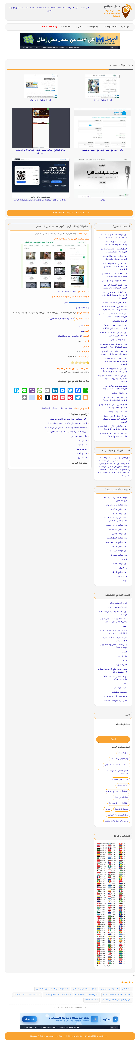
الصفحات (69, 408)
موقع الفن (82, 441)
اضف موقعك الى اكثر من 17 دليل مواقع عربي (52, 989)
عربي (82, 331)
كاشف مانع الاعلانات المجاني (115, 303)
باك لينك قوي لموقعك (117, 412)
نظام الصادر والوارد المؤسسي (114, 281)
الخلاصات (66, 27)
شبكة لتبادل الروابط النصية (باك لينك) (117, 995)
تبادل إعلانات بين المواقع (118, 815)
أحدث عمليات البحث (121, 747)
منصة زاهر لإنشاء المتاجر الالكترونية (27, 995)
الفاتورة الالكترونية (119, 321)
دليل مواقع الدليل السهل (116, 538)
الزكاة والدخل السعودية (119, 803)
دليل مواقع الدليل (119, 547)
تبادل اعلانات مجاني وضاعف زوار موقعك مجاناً (67, 423)
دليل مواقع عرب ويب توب (116, 505)
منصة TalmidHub (91, 1000)
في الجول (123, 568)
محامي (107, 809)
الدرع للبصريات (121, 665)
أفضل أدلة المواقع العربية (117, 792)
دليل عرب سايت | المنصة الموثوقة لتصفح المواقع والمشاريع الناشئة (112, 379)
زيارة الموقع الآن (82, 308)
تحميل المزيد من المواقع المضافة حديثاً (70, 213)
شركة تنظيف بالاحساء (117, 608)
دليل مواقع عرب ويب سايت (115, 542)
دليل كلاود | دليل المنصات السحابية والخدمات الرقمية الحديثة (116, 362)
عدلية (125, 661)
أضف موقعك (110, 27)
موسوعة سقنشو (119, 692)
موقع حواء (82, 445)
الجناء (124, 652)
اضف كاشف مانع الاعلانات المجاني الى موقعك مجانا (65, 428)
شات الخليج (126, 989)
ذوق (125, 684)
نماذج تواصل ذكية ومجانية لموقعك (118, 772)
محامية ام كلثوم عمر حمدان (115, 697)
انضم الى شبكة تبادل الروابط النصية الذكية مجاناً (70, 1007)
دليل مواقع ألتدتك (119, 572)
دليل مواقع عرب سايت (117, 551)
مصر (81, 326)
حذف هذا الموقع (80, 463)
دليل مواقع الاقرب (119, 514)
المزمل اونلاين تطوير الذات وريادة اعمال (116, 1000)
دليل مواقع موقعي (79, 436)
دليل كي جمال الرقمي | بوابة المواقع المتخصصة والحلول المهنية (115, 419)
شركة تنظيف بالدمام (118, 603)
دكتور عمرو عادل (120, 688)
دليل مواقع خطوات (119, 555)
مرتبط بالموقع (57, 408)
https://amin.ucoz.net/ (67, 292)
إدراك (125, 581)
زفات (125, 626)
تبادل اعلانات (123, 753)
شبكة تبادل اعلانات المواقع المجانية (58, 995)
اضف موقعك (123, 786)
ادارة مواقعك (93, 27)
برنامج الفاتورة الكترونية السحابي (84, 989)
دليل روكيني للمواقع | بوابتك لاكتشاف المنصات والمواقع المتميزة (115, 266)
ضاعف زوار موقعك (120, 780)
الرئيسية (125, 27)
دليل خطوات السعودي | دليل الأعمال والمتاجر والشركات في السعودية (114, 295)
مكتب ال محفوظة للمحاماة (115, 701)
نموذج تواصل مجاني (118, 340)
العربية (124, 560)
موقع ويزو (82, 458)
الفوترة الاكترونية (122, 809)
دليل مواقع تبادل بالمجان (116, 525)
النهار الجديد (122, 577)
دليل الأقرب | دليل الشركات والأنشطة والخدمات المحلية (70, 1036)
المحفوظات (45, 408)
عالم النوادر (122, 657)
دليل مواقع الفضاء (119, 564)
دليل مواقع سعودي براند (116, 530)
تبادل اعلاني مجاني (119, 393)
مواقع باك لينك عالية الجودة (117, 821)
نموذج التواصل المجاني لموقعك (87, 995)
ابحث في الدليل (123, 724)
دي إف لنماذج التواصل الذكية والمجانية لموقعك (66, 432)
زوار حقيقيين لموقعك (119, 759)
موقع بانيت (82, 453)
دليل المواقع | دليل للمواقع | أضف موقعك (68, 419)
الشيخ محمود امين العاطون (62, 319)
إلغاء (66, 303)
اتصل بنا (79, 27)
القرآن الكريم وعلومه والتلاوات (69, 336)
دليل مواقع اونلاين (119, 534)
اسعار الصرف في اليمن (109, 989)
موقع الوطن (81, 449)
